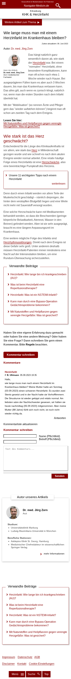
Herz (34, 150)
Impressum (8, 657)
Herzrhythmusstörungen (17, 242)
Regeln (30, 344)
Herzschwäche (50, 162)
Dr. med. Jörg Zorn (35, 510)
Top (46, 674)
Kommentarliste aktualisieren (20, 424)
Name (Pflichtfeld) (49, 436)
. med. (22, 48)
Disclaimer (8, 663)
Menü (15, 674)
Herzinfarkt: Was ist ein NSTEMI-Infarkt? (33, 294)
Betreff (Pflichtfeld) (49, 439)
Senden (60, 476)
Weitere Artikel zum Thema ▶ (22, 22)
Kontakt (21, 663)
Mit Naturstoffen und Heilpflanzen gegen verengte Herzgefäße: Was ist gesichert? (32, 125)
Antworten (60, 418)
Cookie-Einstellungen (41, 663)
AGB (37, 657)
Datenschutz (25, 657)
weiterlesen (58, 183)
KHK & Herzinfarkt (35, 14)
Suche (32, 674)
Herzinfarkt (39, 62)
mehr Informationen (54, 553)
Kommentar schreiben (21, 354)
